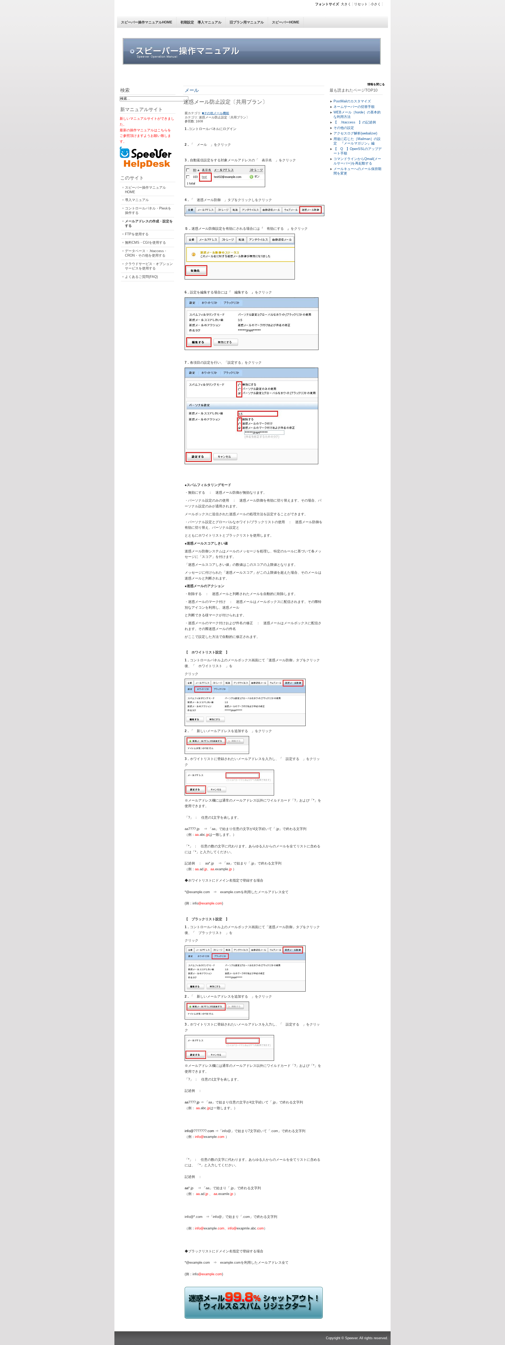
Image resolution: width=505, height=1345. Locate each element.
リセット (361, 4)
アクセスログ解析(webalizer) (355, 133)
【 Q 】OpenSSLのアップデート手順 (358, 151)
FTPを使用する (137, 234)
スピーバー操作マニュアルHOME (146, 22)
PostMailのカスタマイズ (352, 101)
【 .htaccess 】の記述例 (355, 122)
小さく (376, 4)
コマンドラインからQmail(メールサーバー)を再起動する (357, 161)
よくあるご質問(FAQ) (141, 277)
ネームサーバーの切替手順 (354, 107)
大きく (346, 4)
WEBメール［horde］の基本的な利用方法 (357, 114)
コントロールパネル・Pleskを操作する (148, 210)
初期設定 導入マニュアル (200, 22)
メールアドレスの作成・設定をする (149, 223)
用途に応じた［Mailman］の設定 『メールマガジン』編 (357, 141)
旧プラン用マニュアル (247, 22)
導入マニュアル (137, 200)
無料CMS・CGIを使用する (145, 242)
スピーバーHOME (285, 22)
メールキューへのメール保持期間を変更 (357, 171)
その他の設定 (344, 128)
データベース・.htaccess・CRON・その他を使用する (146, 253)
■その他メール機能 (215, 113)
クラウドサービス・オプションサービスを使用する (149, 266)
